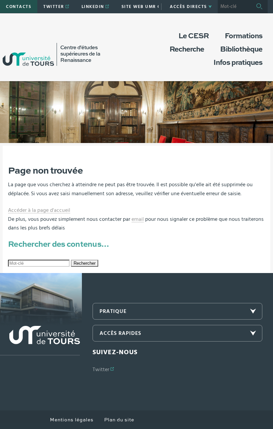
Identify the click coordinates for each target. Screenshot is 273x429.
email (138, 219)
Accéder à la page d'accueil (39, 210)
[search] (234, 6)
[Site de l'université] (40, 341)
